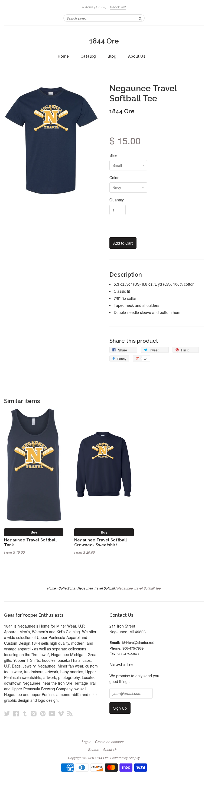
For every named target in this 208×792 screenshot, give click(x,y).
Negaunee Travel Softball (96, 588)
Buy (34, 532)
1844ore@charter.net (137, 642)
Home (63, 56)
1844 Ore (104, 41)
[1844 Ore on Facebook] (16, 713)
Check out (118, 7)
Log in (86, 742)
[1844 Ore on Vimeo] (61, 713)
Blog (112, 56)
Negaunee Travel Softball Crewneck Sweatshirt (100, 542)
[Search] (140, 18)
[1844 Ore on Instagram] (34, 713)
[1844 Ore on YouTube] (52, 713)
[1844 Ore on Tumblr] (25, 713)
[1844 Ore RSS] (70, 713)
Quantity (116, 199)
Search (93, 750)
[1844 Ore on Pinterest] (43, 713)
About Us (136, 56)
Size (113, 155)
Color (114, 177)
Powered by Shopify (124, 757)
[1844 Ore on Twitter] (7, 713)
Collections (66, 588)
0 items (94, 7)
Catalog (88, 56)
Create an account (109, 742)
